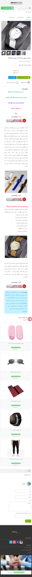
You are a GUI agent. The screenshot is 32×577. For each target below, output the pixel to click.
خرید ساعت (23, 298)
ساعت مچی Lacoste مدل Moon (14, 292)
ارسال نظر (28, 521)
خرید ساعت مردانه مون (15, 303)
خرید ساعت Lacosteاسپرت (13, 298)
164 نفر (11, 77)
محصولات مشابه (20, 17)
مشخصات (28, 17)
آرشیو (25, 320)
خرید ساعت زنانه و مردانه (21, 301)
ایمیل (30, 494)
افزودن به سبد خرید (22, 77)
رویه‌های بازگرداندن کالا (26, 550)
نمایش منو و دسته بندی (23, 8)
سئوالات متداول (28, 547)
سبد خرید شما (7, 8)
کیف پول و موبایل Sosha (15, 401)
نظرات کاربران (12, 17)
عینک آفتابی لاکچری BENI (16, 372)
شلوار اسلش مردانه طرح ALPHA (15, 459)
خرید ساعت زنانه (16, 309)
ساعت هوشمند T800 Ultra (15, 430)
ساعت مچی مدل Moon (21, 295)
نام (30, 488)
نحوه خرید (29, 552)
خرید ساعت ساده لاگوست (16, 306)
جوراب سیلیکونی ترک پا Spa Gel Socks (15, 343)
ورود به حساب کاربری (19, 572)
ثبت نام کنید (10, 572)
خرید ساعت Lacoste (10, 295)
